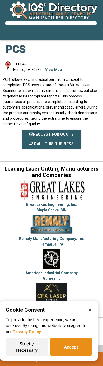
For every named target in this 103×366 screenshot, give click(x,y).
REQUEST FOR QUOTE (53, 134)
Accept (71, 347)
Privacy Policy (27, 331)
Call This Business (53, 144)
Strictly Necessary (27, 347)
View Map (53, 70)
